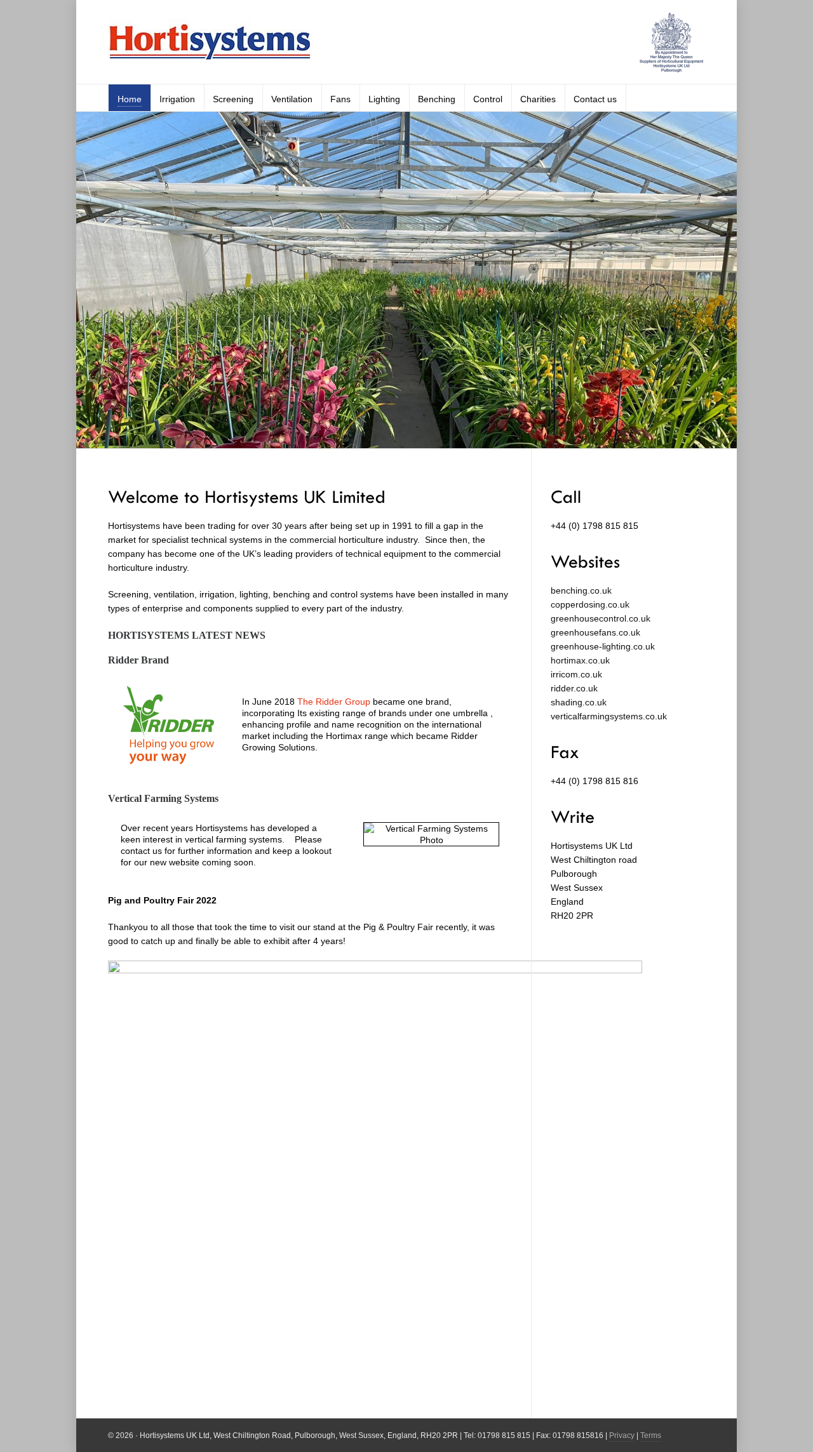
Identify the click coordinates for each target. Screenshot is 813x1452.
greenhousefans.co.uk (595, 632)
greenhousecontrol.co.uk (600, 618)
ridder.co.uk (574, 688)
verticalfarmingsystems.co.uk (609, 716)
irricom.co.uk (576, 674)
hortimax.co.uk (580, 660)
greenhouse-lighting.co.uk (603, 646)
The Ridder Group (333, 701)
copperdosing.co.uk (590, 604)
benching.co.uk (581, 590)
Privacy (622, 1435)
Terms (650, 1435)
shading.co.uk (579, 702)
